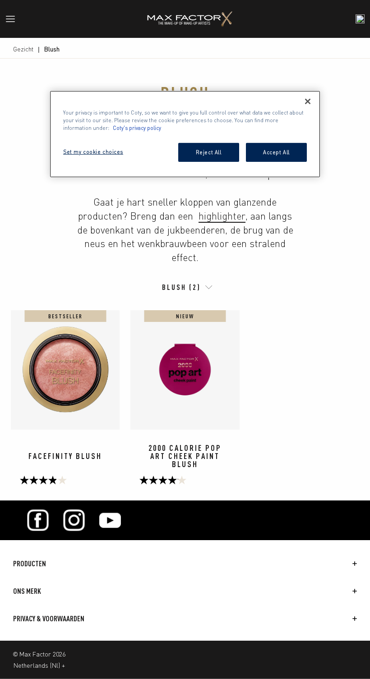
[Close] (308, 101)
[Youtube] (110, 520)
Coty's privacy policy (137, 127)
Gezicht (23, 48)
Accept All (276, 152)
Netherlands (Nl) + (39, 665)
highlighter (222, 215)
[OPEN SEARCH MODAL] (360, 18)
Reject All (209, 152)
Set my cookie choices (93, 151)
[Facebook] (38, 520)
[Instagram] (74, 520)
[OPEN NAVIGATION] (14, 19)
